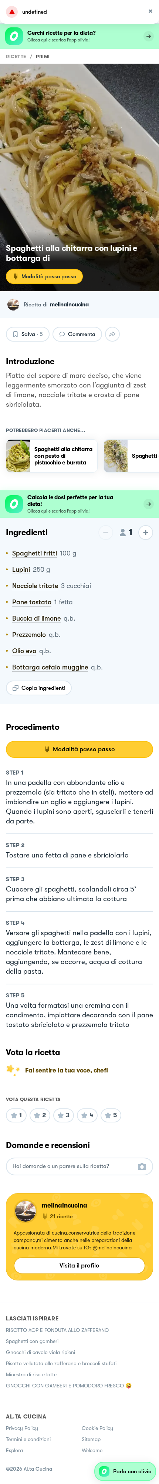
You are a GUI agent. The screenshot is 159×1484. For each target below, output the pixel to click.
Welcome (92, 1450)
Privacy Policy (22, 1428)
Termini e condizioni (28, 1439)
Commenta (81, 334)
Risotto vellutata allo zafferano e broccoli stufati (61, 1363)
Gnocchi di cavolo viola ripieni (40, 1352)
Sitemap (91, 1439)
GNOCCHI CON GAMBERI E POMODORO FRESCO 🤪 (69, 1386)
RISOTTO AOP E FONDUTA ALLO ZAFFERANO (57, 1330)
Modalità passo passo (48, 276)
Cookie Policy (97, 1428)
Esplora (14, 1450)
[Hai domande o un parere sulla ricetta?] (73, 1166)
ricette (16, 56)
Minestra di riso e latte (31, 1374)
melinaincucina (69, 304)
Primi (43, 56)
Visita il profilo (79, 1265)
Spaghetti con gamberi (32, 1341)
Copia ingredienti (43, 688)
